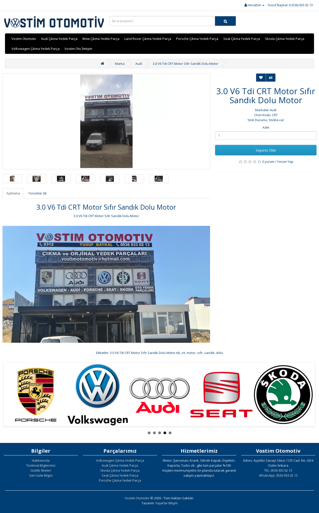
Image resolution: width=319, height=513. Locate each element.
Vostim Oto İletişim (78, 48)
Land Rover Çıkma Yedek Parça (147, 38)
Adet (265, 127)
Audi (138, 63)
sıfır (200, 352)
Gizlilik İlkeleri (40, 470)
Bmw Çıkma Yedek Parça (100, 38)
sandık (209, 352)
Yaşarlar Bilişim (166, 503)
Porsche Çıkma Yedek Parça (197, 38)
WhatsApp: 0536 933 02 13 (278, 475)
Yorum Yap (285, 161)
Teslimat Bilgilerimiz (41, 465)
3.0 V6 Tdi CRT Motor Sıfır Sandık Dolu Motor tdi (145, 352)
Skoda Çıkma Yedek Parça (284, 38)
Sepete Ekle (266, 150)
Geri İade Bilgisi (41, 475)
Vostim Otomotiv (23, 38)
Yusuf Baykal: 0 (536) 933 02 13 (290, 5)
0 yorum (268, 161)
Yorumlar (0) (37, 193)
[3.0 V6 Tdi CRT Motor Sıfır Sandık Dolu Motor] (106, 121)
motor (191, 352)
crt (183, 352)
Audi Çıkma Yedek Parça (59, 38)
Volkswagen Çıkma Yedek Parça (35, 48)
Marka (120, 63)
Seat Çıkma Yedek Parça (241, 38)
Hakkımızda (41, 460)
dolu (219, 352)
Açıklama (13, 193)
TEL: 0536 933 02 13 (278, 470)
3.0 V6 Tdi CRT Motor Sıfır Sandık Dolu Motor (185, 63)
